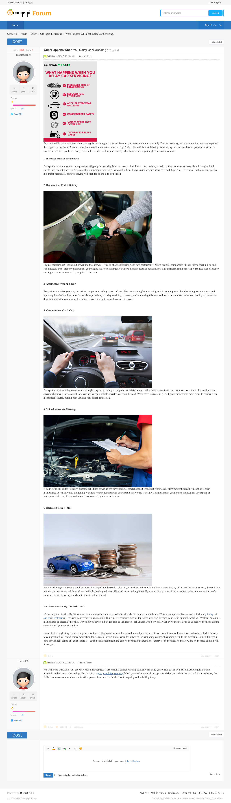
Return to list (216, 42)
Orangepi (29, 2)
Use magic (205, 656)
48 (33, 694)
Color (53, 748)
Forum (15, 25)
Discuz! (24, 793)
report (216, 656)
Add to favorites (15, 2)
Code (75, 748)
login (210, 2)
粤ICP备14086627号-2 (210, 793)
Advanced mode (180, 748)
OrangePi (12, 34)
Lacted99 (24, 661)
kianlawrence (23, 55)
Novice (14, 98)
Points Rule (215, 774)
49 (33, 88)
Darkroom (173, 793)
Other (34, 34)
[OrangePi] (31, 16)
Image (59, 748)
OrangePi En (189, 793)
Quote (70, 748)
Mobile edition (158, 793)
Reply (50, 656)
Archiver (144, 793)
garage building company (110, 673)
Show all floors (85, 56)
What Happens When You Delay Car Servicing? (89, 34)
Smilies (80, 748)
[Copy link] (114, 50)
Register (217, 2)
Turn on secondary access (223, 2)
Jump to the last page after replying (73, 775)
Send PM (18, 114)
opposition (78, 727)
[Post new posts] (17, 42)
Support (63, 727)
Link (64, 748)
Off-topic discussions (51, 34)
